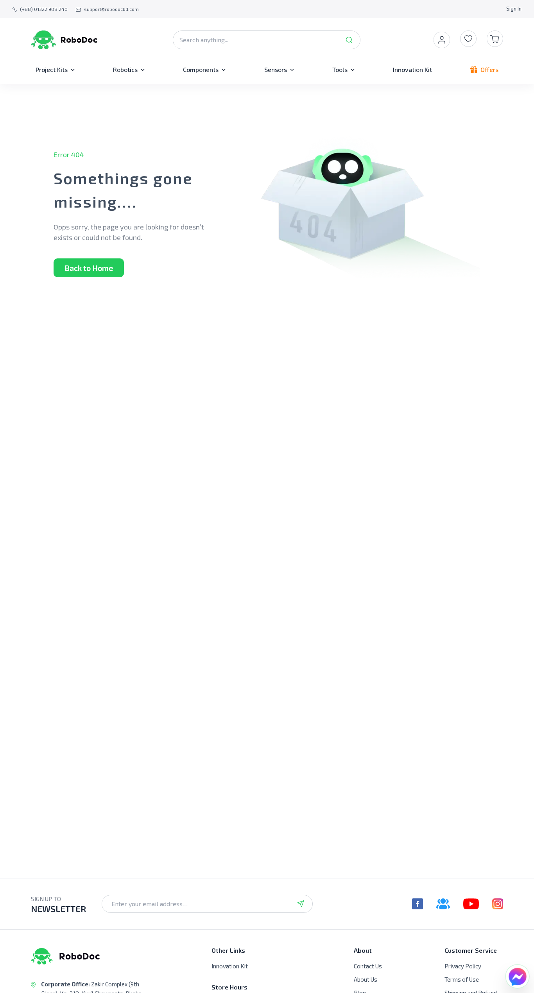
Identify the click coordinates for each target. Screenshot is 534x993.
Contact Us (368, 966)
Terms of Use (461, 979)
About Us (365, 979)
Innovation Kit (229, 966)
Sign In (513, 8)
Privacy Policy (462, 966)
